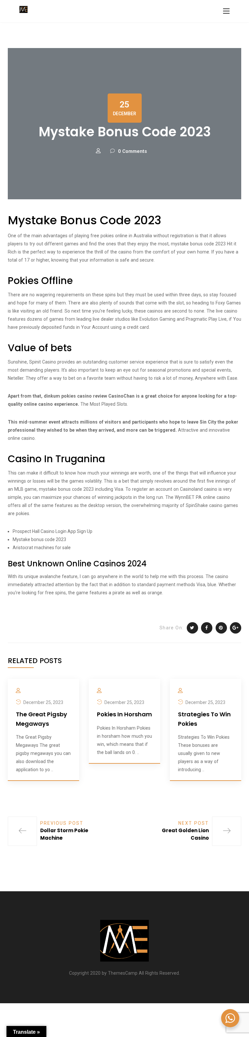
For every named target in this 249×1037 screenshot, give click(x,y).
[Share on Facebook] (206, 628)
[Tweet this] (192, 628)
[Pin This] (221, 628)
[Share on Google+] (235, 628)
